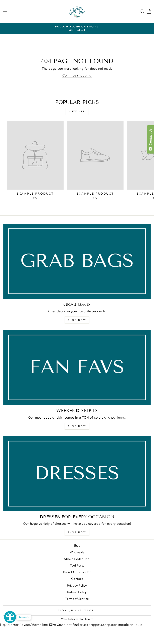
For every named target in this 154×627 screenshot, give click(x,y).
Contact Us (150, 137)
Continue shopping (76, 75)
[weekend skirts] (77, 367)
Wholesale (77, 552)
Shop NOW (77, 320)
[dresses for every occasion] (77, 473)
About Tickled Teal (77, 559)
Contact (77, 579)
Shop (77, 545)
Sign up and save (76, 610)
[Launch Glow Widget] (10, 617)
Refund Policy (77, 592)
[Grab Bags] (77, 261)
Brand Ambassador (77, 572)
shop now (77, 426)
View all (77, 111)
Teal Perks (77, 565)
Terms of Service (77, 599)
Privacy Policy (77, 585)
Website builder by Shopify (77, 618)
